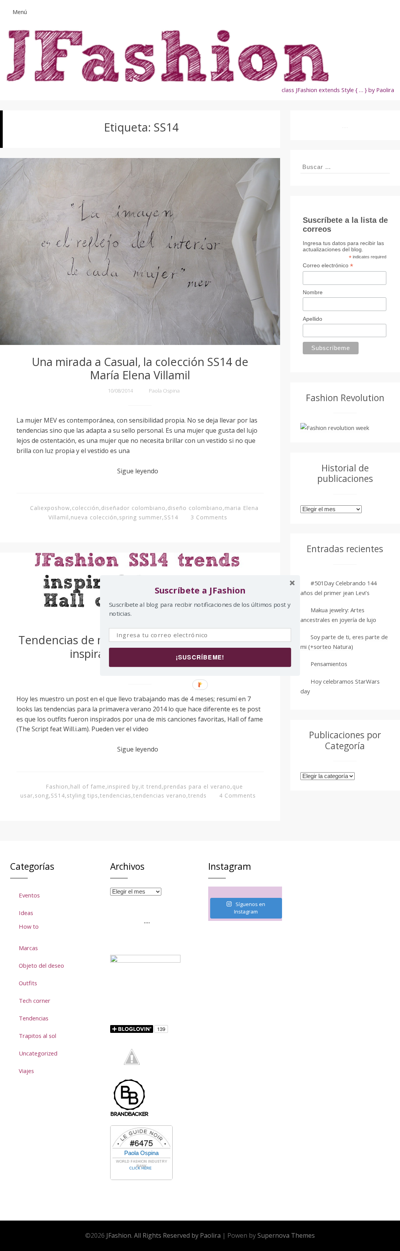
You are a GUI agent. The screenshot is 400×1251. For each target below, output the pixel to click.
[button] (200, 590)
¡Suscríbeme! (200, 657)
